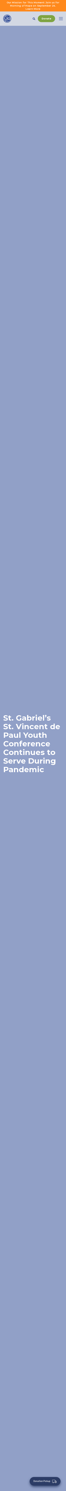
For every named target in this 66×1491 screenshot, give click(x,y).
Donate (46, 18)
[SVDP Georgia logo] (7, 19)
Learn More (33, 8)
